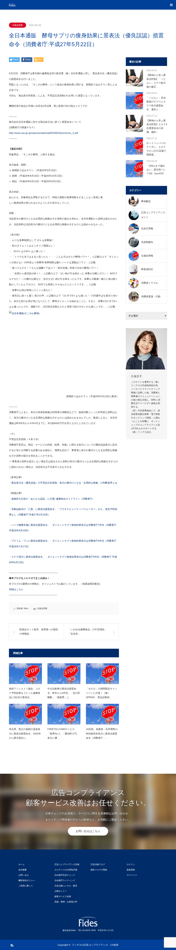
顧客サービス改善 (62, 896)
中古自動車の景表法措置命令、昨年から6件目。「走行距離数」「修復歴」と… (63, 693)
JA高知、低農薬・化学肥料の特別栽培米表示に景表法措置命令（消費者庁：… (102, 733)
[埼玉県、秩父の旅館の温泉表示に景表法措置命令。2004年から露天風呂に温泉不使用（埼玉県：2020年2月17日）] (25, 714)
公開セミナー (60, 891)
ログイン (131, 864)
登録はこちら (16, 589)
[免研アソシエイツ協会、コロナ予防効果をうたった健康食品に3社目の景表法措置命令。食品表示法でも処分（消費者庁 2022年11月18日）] (25, 673)
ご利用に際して (25, 886)
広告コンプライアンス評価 (66, 864)
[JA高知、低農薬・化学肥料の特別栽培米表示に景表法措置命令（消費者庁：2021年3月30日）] (102, 714)
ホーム (21, 864)
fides (26, 608)
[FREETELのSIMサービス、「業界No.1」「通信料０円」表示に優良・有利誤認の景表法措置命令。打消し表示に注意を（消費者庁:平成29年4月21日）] (63, 714)
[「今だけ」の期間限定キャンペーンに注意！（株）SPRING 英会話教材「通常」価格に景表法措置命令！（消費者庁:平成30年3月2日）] (102, 673)
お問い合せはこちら (88, 831)
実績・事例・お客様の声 (65, 902)
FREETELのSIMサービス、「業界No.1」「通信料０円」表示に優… (63, 733)
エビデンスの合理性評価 (65, 870)
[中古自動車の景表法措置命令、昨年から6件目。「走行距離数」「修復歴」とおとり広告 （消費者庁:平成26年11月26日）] (63, 673)
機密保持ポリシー (26, 880)
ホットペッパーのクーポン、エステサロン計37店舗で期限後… (156, 149)
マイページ (132, 875)
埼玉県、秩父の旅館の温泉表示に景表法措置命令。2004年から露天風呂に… (25, 733)
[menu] (171, 5)
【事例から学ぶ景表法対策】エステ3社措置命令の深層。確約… (156, 126)
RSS (11, 944)
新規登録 (131, 870)
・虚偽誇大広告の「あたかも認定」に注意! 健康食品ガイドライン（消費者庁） (52, 498)
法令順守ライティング (64, 880)
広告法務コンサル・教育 (65, 886)
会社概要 (22, 870)
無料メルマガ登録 (99, 870)
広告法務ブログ (98, 864)
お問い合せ (23, 875)
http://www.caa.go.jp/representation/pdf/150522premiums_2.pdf (43, 133)
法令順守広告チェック (64, 875)
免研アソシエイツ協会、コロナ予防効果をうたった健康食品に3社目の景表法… (24, 693)
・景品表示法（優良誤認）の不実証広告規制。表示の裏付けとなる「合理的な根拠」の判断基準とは (63, 482)
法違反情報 (17, 25)
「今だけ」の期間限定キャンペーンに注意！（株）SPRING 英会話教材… (101, 693)
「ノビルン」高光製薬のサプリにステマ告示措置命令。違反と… (156, 103)
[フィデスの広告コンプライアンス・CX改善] (29, 5)
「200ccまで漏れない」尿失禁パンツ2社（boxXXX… (156, 169)
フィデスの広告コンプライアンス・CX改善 (95, 944)
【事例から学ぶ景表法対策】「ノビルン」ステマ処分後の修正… (156, 81)
